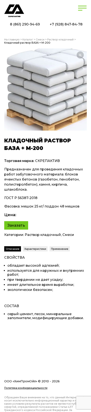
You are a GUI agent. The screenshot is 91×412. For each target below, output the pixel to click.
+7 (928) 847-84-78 (66, 24)
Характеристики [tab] (35, 248)
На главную (12, 39)
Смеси (40, 39)
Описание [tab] (12, 248)
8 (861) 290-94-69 (25, 24)
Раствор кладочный (60, 39)
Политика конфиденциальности (25, 387)
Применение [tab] (59, 248)
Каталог (27, 39)
